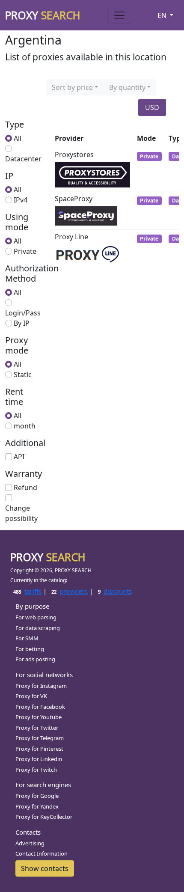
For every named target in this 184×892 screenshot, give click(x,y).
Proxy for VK (31, 696)
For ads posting (35, 659)
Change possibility (21, 513)
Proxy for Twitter (36, 727)
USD (152, 107)
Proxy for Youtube (38, 717)
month (25, 426)
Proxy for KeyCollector (43, 817)
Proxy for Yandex (37, 806)
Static (23, 374)
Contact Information (41, 853)
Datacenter (23, 159)
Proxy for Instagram (41, 686)
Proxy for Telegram (39, 738)
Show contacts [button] (44, 868)
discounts (115, 591)
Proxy (42, 15)
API (19, 456)
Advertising (30, 843)
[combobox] (75, 87)
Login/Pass (23, 313)
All (17, 138)
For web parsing (35, 617)
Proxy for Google (37, 796)
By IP (22, 323)
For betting (29, 649)
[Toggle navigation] (119, 15)
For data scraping (37, 628)
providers (69, 591)
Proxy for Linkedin (38, 759)
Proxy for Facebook (40, 707)
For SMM (27, 638)
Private (25, 251)
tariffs (27, 591)
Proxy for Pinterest (39, 748)
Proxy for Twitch (36, 769)
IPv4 (20, 200)
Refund (25, 487)
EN (162, 15)
